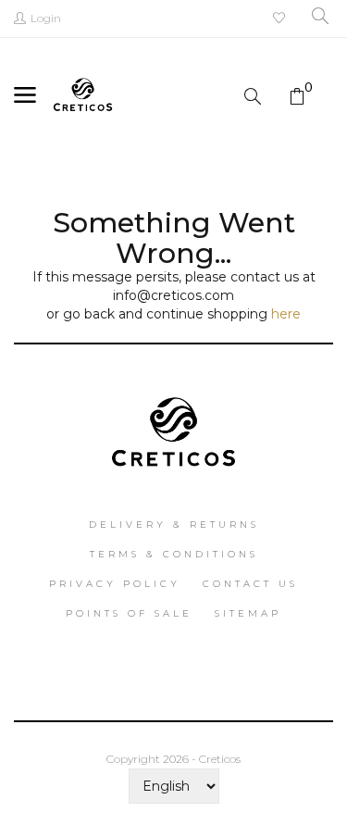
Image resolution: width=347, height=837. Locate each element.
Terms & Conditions (174, 554)
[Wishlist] (281, 19)
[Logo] (173, 426)
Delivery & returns (174, 524)
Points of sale (129, 613)
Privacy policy (114, 584)
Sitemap (248, 613)
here (286, 314)
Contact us (250, 584)
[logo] (83, 93)
